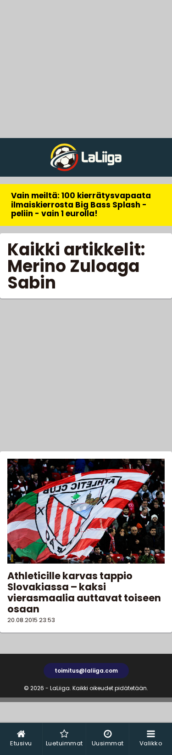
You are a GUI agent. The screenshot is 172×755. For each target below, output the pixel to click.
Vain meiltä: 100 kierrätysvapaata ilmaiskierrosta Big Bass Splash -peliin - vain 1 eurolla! (81, 204)
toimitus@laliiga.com (86, 670)
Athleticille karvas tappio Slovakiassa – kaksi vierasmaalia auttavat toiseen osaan (84, 592)
